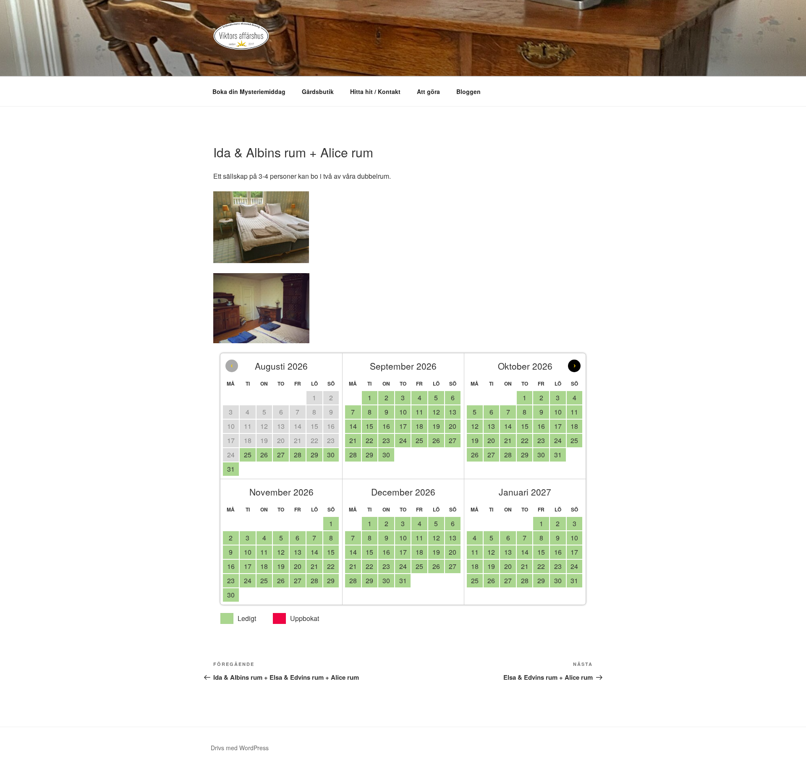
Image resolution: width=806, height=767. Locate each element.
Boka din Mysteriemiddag (248, 91)
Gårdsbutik (318, 91)
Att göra (428, 91)
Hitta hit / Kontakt (375, 91)
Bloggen (468, 91)
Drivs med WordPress (240, 748)
